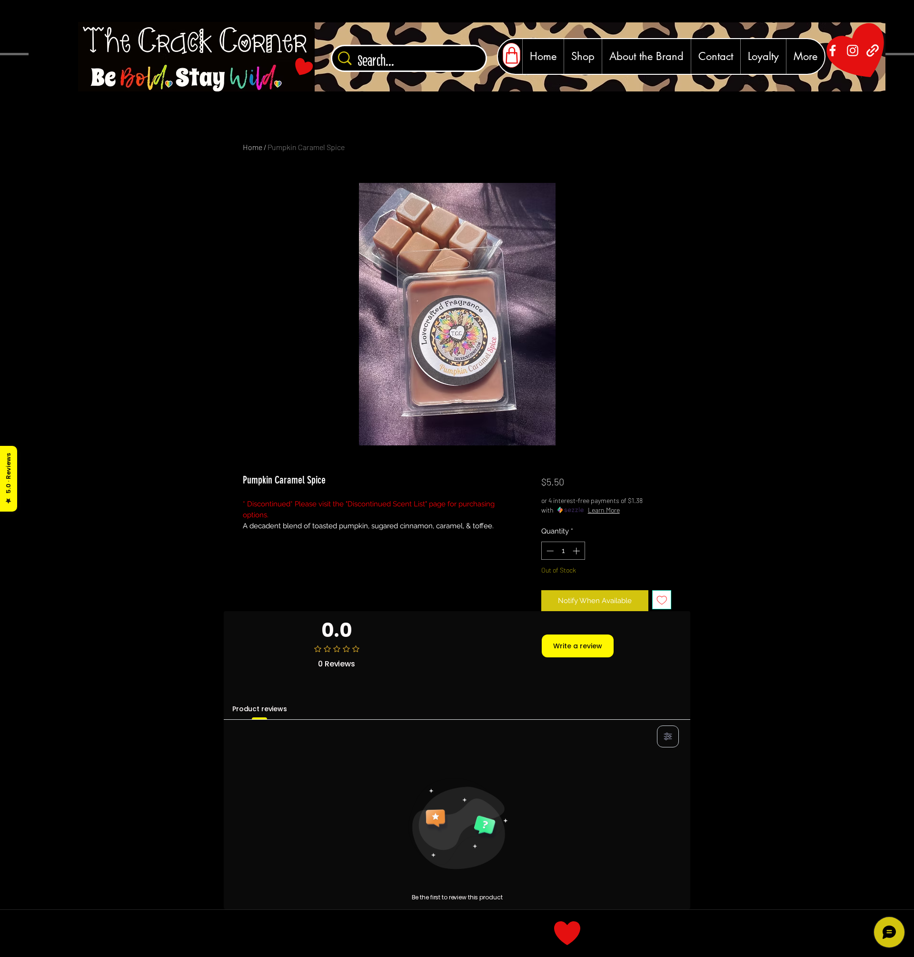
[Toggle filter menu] (668, 736)
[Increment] (577, 551)
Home (252, 146)
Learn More (604, 510)
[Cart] (511, 55)
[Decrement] (549, 551)
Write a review (577, 646)
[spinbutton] (563, 551)
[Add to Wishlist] (662, 600)
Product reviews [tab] (259, 709)
